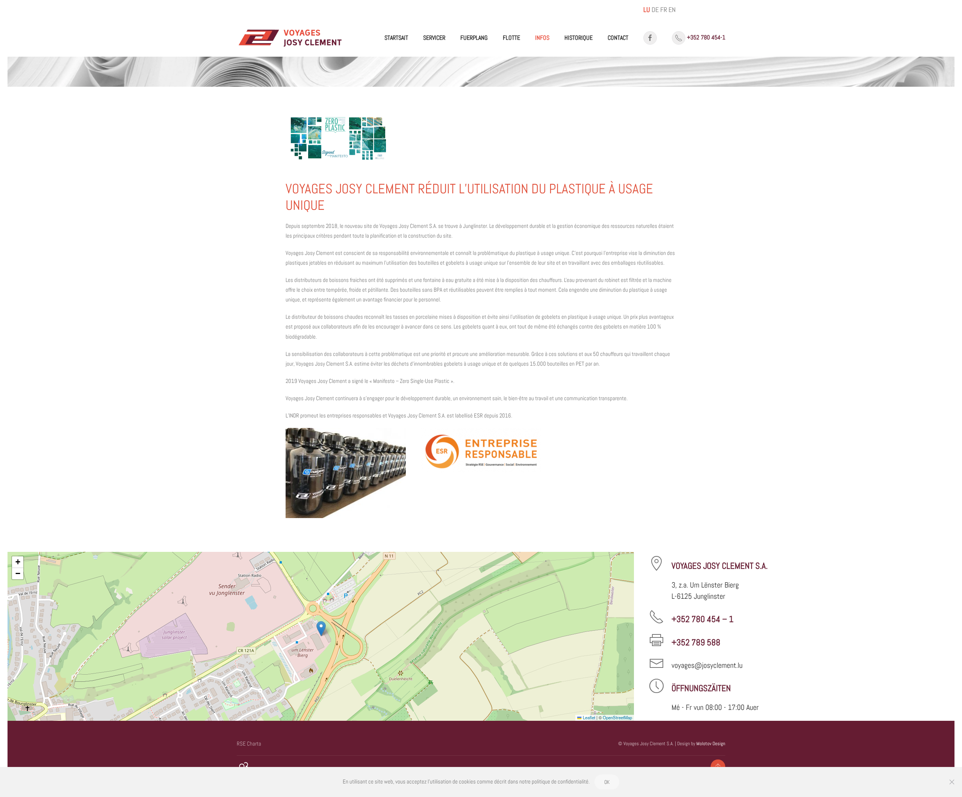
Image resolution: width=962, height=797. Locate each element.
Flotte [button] (511, 38)
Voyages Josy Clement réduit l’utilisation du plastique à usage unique (469, 197)
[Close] (951, 782)
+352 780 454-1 (706, 37)
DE (655, 9)
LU (646, 9)
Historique (578, 38)
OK (607, 782)
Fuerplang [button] (474, 38)
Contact (618, 38)
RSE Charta (249, 743)
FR (663, 9)
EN (672, 9)
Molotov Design (710, 743)
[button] (346, 473)
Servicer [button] (434, 38)
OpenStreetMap (617, 717)
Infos (542, 38)
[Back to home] (290, 38)
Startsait (396, 38)
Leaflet (588, 717)
